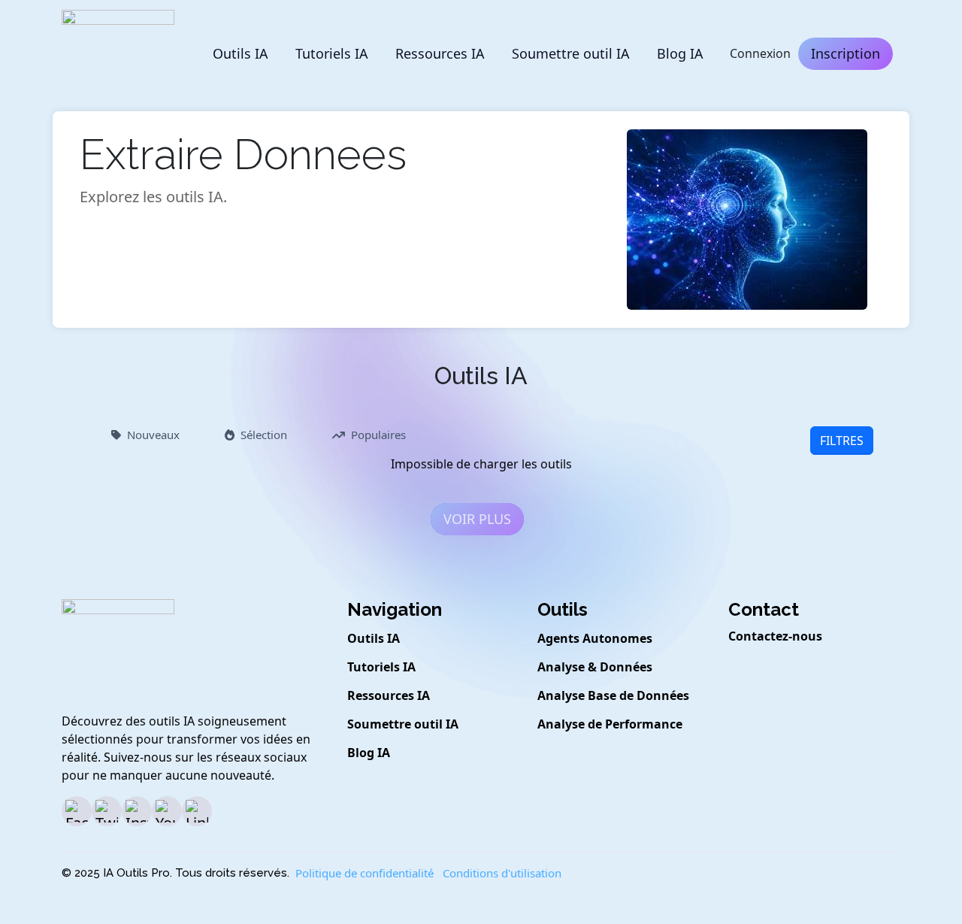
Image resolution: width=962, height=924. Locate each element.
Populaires (378, 434)
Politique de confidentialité (364, 872)
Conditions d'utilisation (502, 872)
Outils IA (240, 53)
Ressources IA (440, 53)
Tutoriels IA (331, 53)
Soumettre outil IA (571, 53)
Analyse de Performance (609, 724)
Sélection (263, 434)
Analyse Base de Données (613, 695)
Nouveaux (153, 434)
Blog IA (680, 53)
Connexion (760, 53)
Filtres (842, 440)
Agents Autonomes (594, 638)
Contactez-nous (775, 636)
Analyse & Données (594, 667)
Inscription (845, 53)
